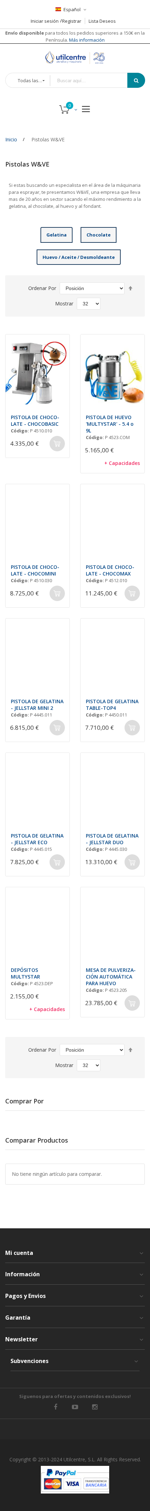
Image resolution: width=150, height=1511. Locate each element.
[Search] (136, 80)
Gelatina (56, 235)
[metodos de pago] (75, 1480)
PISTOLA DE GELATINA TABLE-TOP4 (112, 704)
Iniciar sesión (45, 21)
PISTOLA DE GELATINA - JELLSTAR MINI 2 (37, 704)
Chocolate (99, 235)
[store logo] (75, 57)
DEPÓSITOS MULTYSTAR (25, 973)
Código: (20, 431)
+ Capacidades (122, 463)
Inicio (11, 139)
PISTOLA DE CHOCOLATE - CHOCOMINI (35, 570)
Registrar (71, 21)
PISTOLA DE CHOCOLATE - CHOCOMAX (110, 570)
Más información (86, 40)
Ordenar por (42, 288)
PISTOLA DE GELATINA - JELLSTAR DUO (112, 839)
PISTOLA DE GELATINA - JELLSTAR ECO (37, 839)
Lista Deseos (102, 21)
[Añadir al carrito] (57, 443)
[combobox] (93, 80)
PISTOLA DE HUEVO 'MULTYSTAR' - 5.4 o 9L (110, 424)
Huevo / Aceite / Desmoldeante (79, 257)
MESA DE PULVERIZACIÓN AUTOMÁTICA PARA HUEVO (111, 977)
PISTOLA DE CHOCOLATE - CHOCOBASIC (35, 420)
